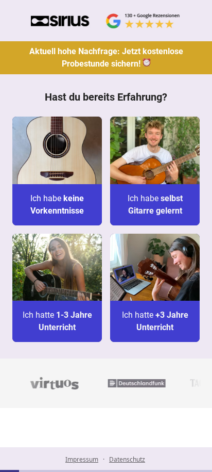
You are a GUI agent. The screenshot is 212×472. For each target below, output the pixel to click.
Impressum (81, 459)
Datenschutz (127, 459)
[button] (57, 171)
